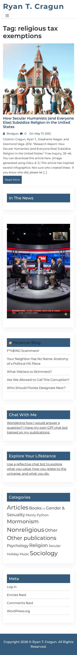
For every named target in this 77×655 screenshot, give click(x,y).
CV (43, 508)
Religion (38, 545)
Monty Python (37, 515)
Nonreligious (25, 529)
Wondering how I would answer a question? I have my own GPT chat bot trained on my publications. (37, 427)
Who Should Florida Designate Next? (36, 388)
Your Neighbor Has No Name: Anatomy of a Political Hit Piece (37, 361)
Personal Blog (27, 342)
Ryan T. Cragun (33, 6)
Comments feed (20, 603)
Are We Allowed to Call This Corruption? (38, 380)
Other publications (31, 538)
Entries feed (16, 595)
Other (51, 530)
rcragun (12, 133)
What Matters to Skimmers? (29, 372)
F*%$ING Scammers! (23, 351)
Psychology (17, 545)
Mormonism (23, 521)
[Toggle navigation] (7, 16)
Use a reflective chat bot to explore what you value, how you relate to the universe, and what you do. (36, 469)
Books (35, 507)
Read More (12, 179)
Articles (17, 507)
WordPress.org (18, 611)
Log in (12, 587)
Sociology (44, 553)
